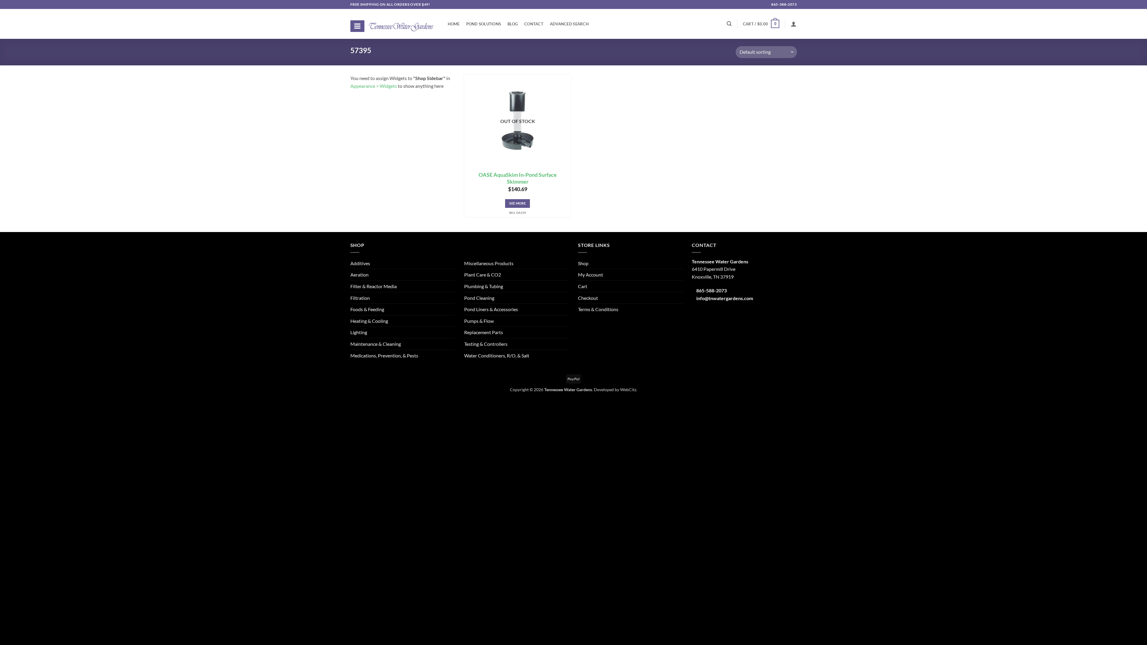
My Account (590, 274)
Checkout (588, 298)
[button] (761, 24)
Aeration (359, 274)
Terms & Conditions (598, 309)
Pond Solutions (483, 24)
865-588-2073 (784, 4)
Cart (582, 286)
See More (517, 203)
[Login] (794, 23)
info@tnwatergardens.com (724, 298)
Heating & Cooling (369, 321)
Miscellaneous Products (488, 263)
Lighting (358, 332)
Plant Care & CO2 (482, 274)
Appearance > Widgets (373, 86)
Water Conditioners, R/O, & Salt (496, 355)
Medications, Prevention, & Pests (384, 355)
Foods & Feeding (367, 309)
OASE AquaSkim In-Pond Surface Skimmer (518, 178)
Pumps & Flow (479, 321)
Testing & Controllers (485, 344)
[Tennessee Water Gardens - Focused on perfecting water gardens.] (401, 23)
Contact (533, 24)
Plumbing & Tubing (483, 286)
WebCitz (628, 389)
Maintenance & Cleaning (375, 344)
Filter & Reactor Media (373, 286)
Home (454, 24)
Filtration (360, 298)
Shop (583, 263)
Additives (360, 263)
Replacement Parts (483, 332)
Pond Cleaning (479, 298)
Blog (512, 24)
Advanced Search (569, 24)
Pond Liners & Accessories (491, 309)
